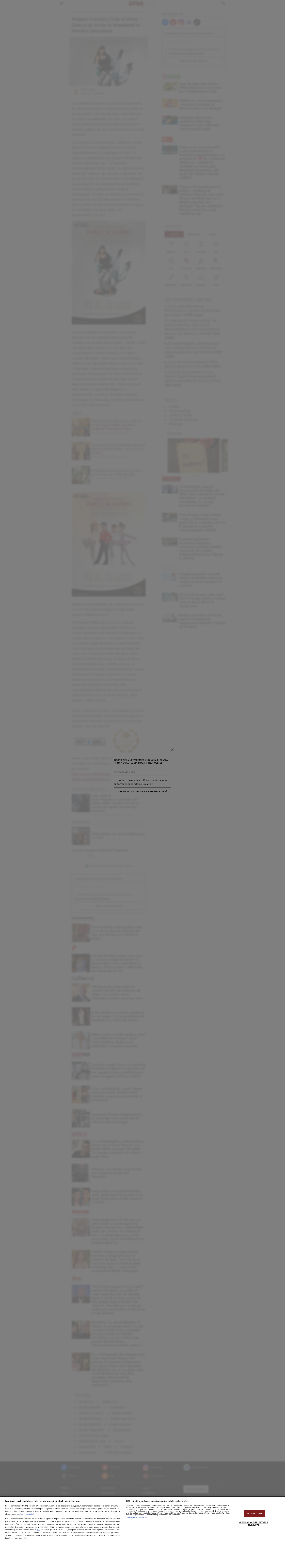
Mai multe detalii (27, 1514)
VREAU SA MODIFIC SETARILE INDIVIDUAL (253, 1523)
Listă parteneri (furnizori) (136, 1517)
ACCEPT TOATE (254, 1514)
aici (38, 1530)
